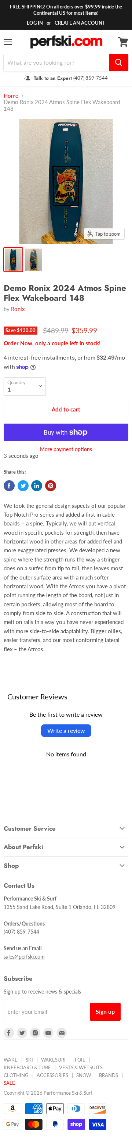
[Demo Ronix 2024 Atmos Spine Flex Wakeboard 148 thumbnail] (13, 259)
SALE (9, 1083)
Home (11, 96)
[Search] (118, 62)
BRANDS (108, 1075)
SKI (29, 1060)
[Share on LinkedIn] (36, 485)
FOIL (80, 1060)
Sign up (105, 1011)
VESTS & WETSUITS (81, 1067)
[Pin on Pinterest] (50, 485)
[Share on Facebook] (9, 485)
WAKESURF (54, 1060)
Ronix (18, 309)
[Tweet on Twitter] (23, 485)
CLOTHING (16, 1075)
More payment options (66, 449)
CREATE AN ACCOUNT (80, 23)
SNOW (83, 1075)
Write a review (66, 730)
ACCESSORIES (52, 1075)
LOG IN (35, 23)
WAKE (11, 1060)
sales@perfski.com (24, 956)
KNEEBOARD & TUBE (27, 1067)
